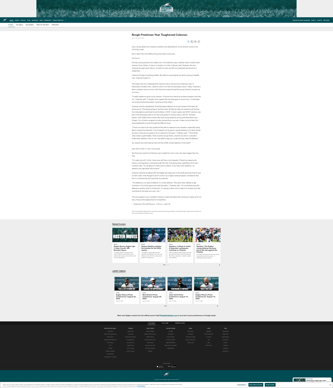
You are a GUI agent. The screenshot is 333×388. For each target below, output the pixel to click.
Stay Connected (170, 336)
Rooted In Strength (110, 351)
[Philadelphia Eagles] (166, 375)
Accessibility (110, 331)
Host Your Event (130, 348)
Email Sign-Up (110, 336)
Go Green (110, 348)
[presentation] (220, 265)
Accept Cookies (270, 384)
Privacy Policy (110, 354)
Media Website (170, 348)
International (171, 334)
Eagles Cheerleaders (170, 342)
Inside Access (209, 345)
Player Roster (225, 331)
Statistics (225, 345)
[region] (166, 385)
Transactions (225, 351)
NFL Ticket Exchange (150, 348)
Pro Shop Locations (170, 339)
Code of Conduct (130, 351)
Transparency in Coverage (110, 356)
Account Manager (150, 331)
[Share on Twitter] (191, 42)
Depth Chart (225, 334)
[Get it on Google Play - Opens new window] (172, 367)
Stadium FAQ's (130, 345)
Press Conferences (208, 334)
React (208, 342)
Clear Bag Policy (130, 339)
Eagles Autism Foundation (171, 345)
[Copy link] (198, 41)
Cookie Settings (241, 384)
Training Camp (190, 342)
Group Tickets (150, 342)
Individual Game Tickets (150, 339)
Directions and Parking (130, 336)
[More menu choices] (65, 20)
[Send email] (195, 42)
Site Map (171, 331)
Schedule (150, 351)
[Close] (330, 385)
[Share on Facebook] (188, 42)
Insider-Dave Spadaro (190, 336)
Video (208, 328)
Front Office (225, 339)
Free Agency (190, 334)
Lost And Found (130, 342)
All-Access (208, 336)
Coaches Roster (225, 336)
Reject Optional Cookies (255, 384)
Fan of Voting (110, 342)
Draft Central (190, 331)
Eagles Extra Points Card (150, 334)
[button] (164, 264)
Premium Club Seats (150, 345)
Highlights (208, 331)
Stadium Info (130, 331)
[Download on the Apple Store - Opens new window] (160, 366)
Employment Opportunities (110, 334)
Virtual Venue (130, 334)
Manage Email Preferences (110, 339)
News (190, 328)
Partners (225, 342)
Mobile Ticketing (150, 336)
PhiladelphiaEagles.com (168, 315)
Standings (225, 348)
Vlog (209, 339)
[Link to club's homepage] (5, 20)
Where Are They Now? (190, 339)
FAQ (110, 345)
